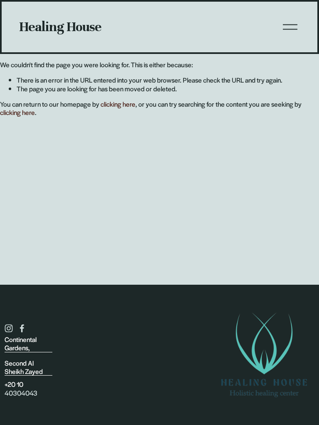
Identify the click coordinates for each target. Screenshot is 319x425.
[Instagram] (9, 328)
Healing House (60, 27)
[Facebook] (22, 328)
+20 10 (14, 384)
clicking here (118, 104)
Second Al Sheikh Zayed (24, 367)
